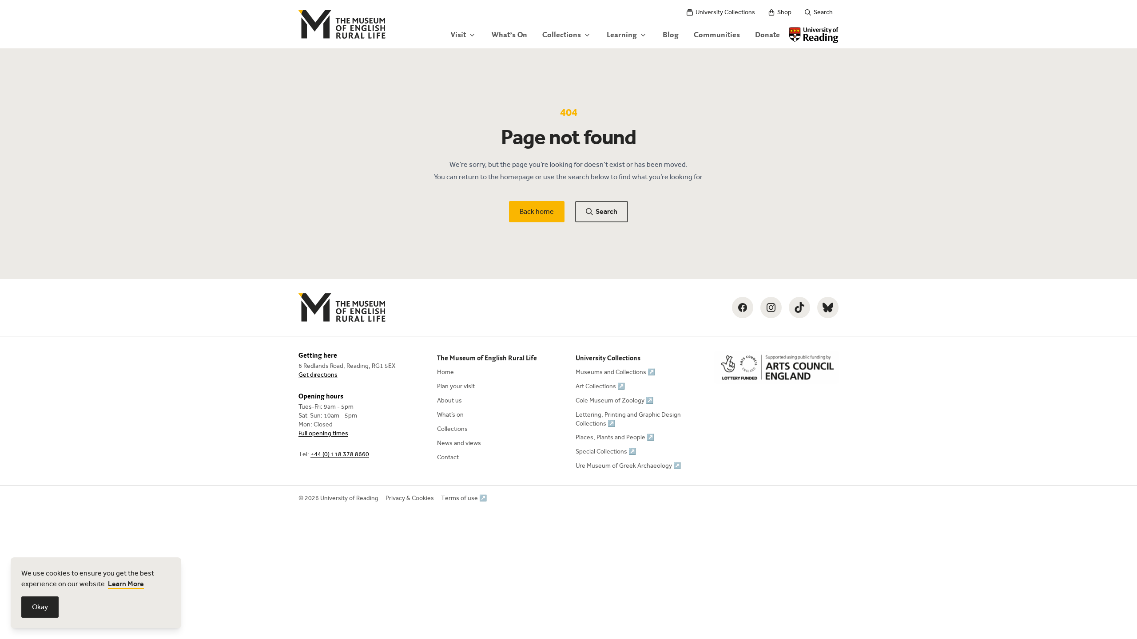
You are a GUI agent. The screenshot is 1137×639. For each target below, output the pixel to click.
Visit (458, 35)
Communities (717, 35)
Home (445, 372)
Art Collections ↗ (600, 386)
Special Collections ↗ (606, 451)
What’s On (509, 35)
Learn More (126, 584)
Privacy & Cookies (410, 498)
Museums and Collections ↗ (615, 372)
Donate (767, 35)
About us (449, 400)
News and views (459, 443)
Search (823, 12)
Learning (622, 35)
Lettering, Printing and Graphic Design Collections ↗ (628, 419)
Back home (537, 211)
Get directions (318, 375)
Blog (671, 35)
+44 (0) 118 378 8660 (339, 454)
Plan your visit (456, 386)
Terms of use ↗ (464, 498)
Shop (784, 12)
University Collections (725, 12)
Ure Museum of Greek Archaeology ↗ (628, 465)
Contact (448, 457)
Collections (561, 35)
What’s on (450, 414)
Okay (40, 607)
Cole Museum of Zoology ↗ (614, 400)
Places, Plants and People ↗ (615, 437)
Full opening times (323, 433)
